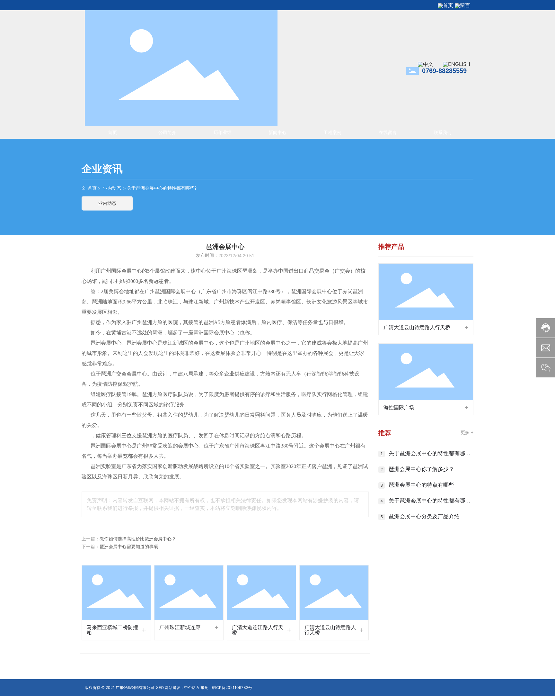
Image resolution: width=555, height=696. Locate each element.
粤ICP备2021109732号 (231, 687)
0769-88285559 (444, 70)
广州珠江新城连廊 (179, 627)
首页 (448, 5)
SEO (160, 687)
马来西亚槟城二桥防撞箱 (112, 630)
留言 (465, 5)
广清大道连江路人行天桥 (257, 630)
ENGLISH (459, 64)
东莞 (204, 687)
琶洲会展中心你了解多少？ (421, 469)
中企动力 (191, 687)
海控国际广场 (398, 407)
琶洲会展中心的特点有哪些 (421, 485)
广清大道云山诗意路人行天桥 (330, 630)
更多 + (467, 432)
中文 (428, 64)
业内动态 (112, 188)
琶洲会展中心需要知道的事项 (129, 546)
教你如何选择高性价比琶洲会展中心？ (138, 539)
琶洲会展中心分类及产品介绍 (424, 516)
